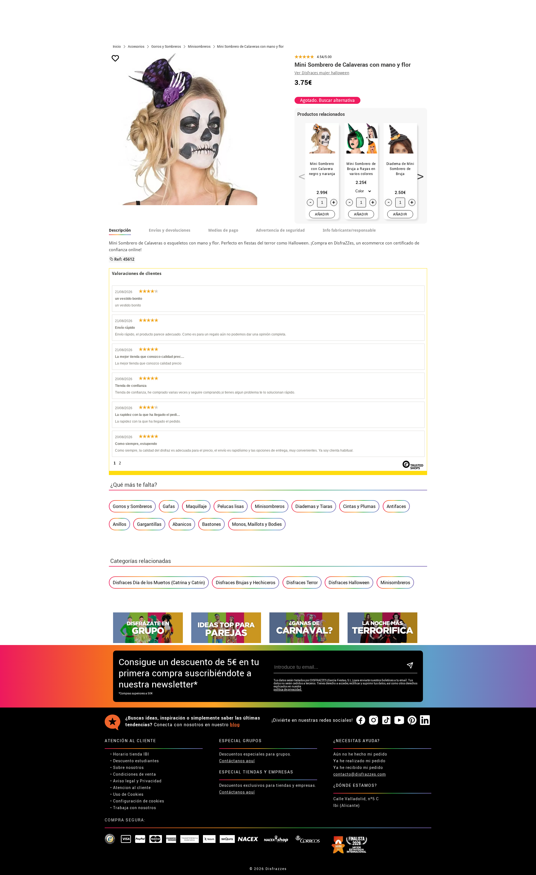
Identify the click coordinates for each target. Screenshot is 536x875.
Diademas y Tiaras (313, 506)
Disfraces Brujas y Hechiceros (245, 582)
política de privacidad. (288, 689)
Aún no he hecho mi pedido (360, 754)
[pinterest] (412, 720)
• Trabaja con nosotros (133, 807)
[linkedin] (424, 720)
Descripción (120, 230)
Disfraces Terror (302, 582)
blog (235, 724)
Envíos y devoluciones (169, 230)
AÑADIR (322, 214)
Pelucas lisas (230, 506)
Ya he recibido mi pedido (358, 767)
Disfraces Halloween (349, 582)
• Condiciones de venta (133, 774)
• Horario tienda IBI (129, 754)
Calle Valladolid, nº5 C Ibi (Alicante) (356, 802)
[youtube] (399, 720)
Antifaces (396, 506)
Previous (300, 173)
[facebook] (360, 720)
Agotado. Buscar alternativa (327, 100)
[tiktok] (386, 720)
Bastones (211, 524)
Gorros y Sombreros (132, 506)
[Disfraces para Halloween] (382, 641)
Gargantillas (149, 524)
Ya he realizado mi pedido (359, 760)
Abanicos (182, 524)
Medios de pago (223, 230)
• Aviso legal (122, 780)
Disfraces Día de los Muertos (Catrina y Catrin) (159, 582)
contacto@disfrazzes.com (359, 774)
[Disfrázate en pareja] (226, 641)
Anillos (119, 524)
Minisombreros (269, 506)
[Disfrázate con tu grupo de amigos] (148, 641)
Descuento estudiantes (136, 760)
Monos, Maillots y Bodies (257, 524)
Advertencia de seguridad (280, 230)
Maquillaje (196, 506)
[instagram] (373, 720)
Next (418, 173)
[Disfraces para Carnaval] (304, 641)
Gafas (169, 506)
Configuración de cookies (138, 801)
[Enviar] (410, 666)
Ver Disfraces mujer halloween (322, 73)
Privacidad (151, 780)
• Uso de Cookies (126, 794)
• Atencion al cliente (130, 787)
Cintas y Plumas (359, 506)
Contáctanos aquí (237, 760)
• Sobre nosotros (127, 767)
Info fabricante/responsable (349, 230)
